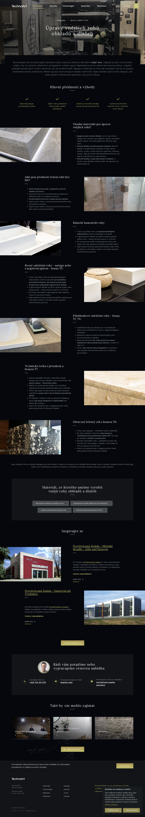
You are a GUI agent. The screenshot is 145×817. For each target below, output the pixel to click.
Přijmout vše (113, 810)
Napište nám (67, 682)
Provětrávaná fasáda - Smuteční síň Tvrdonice (48, 592)
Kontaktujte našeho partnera (105, 683)
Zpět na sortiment (73, 749)
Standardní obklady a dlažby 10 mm (50, 503)
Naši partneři (125, 766)
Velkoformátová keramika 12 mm (89, 510)
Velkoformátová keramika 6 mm (54, 510)
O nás (117, 6)
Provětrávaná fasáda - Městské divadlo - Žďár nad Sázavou (93, 547)
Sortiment (38, 6)
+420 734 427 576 (38, 682)
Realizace (101, 6)
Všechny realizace (71, 643)
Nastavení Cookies (18, 807)
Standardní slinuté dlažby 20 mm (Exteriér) (91, 503)
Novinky (53, 6)
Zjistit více (77, 579)
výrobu (125, 785)
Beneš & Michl (31, 810)
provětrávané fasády (92, 562)
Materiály (86, 6)
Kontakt (127, 6)
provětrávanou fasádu (58, 607)
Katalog (67, 786)
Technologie (68, 6)
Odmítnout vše (131, 810)
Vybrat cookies (111, 804)
